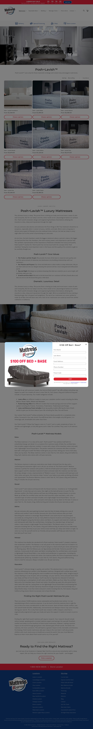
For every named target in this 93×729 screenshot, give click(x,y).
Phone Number (59, 367)
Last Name (57, 355)
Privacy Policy (83, 382)
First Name (57, 350)
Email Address (58, 361)
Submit (70, 379)
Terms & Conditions (75, 382)
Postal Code (57, 373)
